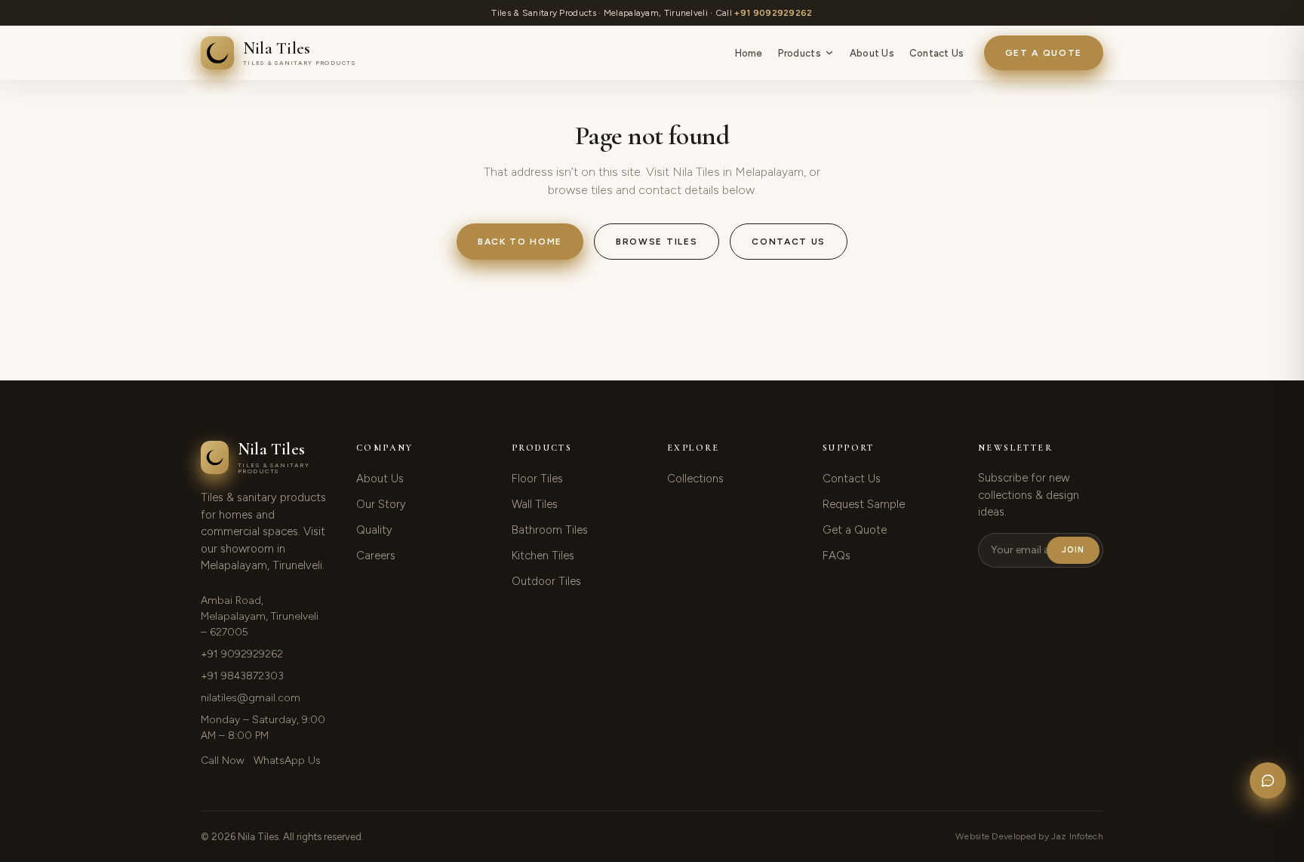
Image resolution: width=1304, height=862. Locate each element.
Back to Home (520, 241)
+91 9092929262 (773, 13)
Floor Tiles (537, 478)
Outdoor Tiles (546, 581)
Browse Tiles (656, 241)
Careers (375, 555)
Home (749, 53)
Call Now (222, 760)
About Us (872, 53)
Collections (695, 478)
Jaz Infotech (1077, 836)
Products (799, 53)
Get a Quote (1043, 53)
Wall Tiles (535, 504)
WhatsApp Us (287, 760)
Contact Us (936, 53)
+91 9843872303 (242, 676)
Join (1073, 550)
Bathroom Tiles (550, 530)
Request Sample (864, 504)
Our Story (381, 504)
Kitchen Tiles (543, 555)
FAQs (836, 555)
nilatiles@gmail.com (250, 697)
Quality (374, 530)
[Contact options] (1268, 780)
